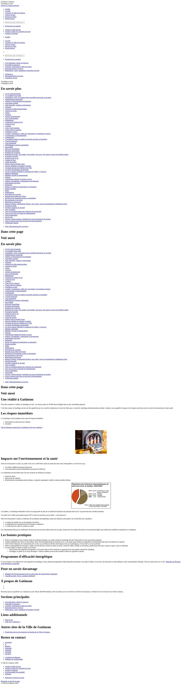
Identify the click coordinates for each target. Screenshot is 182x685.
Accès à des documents (13, 94)
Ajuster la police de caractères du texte (18, 31)
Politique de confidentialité (14, 659)
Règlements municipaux (13, 202)
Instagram (8, 648)
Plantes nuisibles (10, 189)
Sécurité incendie (10, 206)
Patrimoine (8, 185)
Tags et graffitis (10, 209)
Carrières (8, 126)
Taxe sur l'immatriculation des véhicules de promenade (23, 211)
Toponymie (9, 217)
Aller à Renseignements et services (16, 226)
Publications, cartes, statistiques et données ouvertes (22, 70)
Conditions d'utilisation (12, 657)
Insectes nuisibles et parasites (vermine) (18, 166)
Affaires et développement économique (18, 101)
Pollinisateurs (9, 192)
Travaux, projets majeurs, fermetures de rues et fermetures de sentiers (28, 219)
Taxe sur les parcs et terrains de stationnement (20, 213)
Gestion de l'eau (10, 160)
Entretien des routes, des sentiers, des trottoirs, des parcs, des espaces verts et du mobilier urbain (36, 154)
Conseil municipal (11, 141)
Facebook (8, 642)
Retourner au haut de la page (14, 678)
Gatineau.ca (9, 74)
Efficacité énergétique (12, 149)
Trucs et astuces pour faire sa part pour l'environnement (23, 221)
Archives (8, 115)
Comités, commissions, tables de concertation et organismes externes (27, 134)
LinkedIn (8, 650)
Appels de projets (11, 111)
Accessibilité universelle (13, 96)
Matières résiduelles (11, 173)
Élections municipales (12, 151)
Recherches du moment (13, 26)
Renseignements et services (14, 69)
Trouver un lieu (10, 15)
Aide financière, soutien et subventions (18, 105)
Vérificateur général (11, 223)
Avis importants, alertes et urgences (16, 63)
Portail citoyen (10, 19)
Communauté (9, 137)
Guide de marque (11, 162)
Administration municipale (14, 99)
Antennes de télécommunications (16, 109)
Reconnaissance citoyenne (14, 200)
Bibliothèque (9, 120)
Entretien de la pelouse (12, 152)
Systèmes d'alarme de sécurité (15, 208)
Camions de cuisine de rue (14, 122)
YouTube (8, 652)
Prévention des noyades (13, 194)
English (7, 9)
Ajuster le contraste (11, 33)
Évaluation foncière (11, 156)
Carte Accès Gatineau (12, 128)
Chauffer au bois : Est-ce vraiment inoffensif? (20, 576)
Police (7, 190)
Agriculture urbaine (11, 103)
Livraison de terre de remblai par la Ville (18, 168)
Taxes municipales (11, 215)
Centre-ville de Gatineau (13, 130)
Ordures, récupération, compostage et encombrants (22, 181)
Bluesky (8, 646)
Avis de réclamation (11, 118)
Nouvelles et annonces (12, 65)
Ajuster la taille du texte (13, 30)
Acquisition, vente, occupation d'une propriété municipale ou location (28, 97)
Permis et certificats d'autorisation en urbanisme (20, 187)
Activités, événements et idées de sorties (18, 67)
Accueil (7, 11)
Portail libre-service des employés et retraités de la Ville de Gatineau (27, 632)
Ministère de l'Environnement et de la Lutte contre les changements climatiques (31, 574)
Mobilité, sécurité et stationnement (16, 175)
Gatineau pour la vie (12, 158)
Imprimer (8, 674)
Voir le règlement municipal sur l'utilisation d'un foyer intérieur (21, 427)
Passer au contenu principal (10, 5)
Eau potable (9, 147)
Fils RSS (8, 654)
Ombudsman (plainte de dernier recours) (18, 179)
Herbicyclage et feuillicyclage (15, 164)
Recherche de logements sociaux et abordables (20, 198)
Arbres (7, 113)
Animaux (8, 107)
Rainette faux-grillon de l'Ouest (15, 196)
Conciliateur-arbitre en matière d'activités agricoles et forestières (26, 139)
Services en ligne (10, 17)
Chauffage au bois (11, 78)
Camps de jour (10, 124)
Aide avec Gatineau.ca (12, 622)
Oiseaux (8, 177)
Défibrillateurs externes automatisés (17, 145)
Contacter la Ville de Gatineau (15, 13)
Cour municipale (10, 143)
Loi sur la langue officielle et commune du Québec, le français (25, 171)
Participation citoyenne (12, 183)
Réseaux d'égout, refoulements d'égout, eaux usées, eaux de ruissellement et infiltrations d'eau (36, 204)
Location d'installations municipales (17, 170)
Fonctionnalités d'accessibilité (15, 672)
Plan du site (9, 620)
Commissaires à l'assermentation (15, 135)
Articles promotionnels (12, 116)
